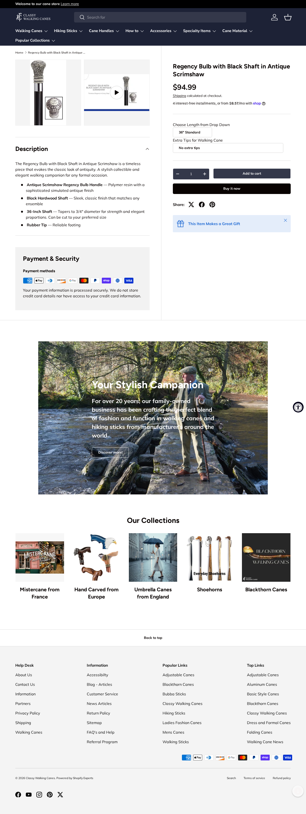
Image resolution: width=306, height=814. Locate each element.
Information (25, 694)
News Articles (99, 703)
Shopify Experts (83, 778)
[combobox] (160, 17)
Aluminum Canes (262, 684)
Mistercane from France (40, 593)
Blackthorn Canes (266, 589)
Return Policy (98, 713)
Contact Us (25, 684)
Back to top (153, 638)
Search (231, 778)
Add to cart (252, 173)
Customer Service (102, 694)
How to (132, 30)
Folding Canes (259, 732)
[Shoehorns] (209, 557)
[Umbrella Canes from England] (153, 557)
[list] (84, 94)
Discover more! (110, 452)
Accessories (160, 30)
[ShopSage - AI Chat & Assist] (298, 791)
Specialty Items (197, 30)
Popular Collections (32, 40)
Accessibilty (97, 674)
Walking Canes (28, 30)
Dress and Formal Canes (269, 722)
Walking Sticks (176, 741)
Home (19, 52)
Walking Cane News (265, 741)
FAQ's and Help (101, 732)
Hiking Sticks (65, 30)
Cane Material (234, 30)
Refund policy (282, 778)
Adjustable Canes (178, 674)
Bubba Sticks (174, 694)
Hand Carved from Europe (96, 593)
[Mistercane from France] (40, 557)
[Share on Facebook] (202, 204)
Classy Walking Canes (182, 703)
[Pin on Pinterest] (212, 204)
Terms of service (254, 778)
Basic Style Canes (263, 694)
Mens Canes (173, 732)
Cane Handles (101, 30)
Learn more (70, 4)
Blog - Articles (99, 684)
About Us (23, 674)
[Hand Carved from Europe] (96, 557)
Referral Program (102, 741)
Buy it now (231, 188)
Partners (23, 703)
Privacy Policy (27, 713)
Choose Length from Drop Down (201, 124)
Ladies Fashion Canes (182, 722)
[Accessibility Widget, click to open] (298, 407)
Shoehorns (209, 589)
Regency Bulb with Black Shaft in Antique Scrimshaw (56, 52)
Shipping (179, 96)
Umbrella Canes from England (153, 593)
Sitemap (94, 722)
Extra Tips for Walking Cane (198, 140)
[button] (288, 17)
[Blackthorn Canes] (266, 557)
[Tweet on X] (191, 204)
